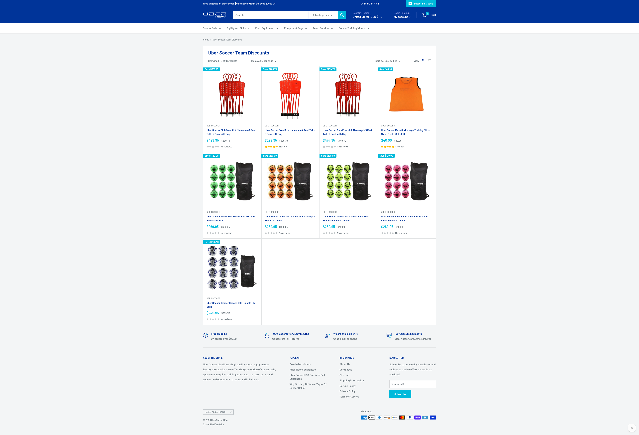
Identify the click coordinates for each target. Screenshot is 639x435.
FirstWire (219, 424)
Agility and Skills (236, 28)
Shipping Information (351, 380)
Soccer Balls (210, 28)
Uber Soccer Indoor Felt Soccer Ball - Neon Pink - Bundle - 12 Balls (404, 218)
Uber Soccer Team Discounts (227, 39)
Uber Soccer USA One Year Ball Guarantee (307, 376)
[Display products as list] (429, 60)
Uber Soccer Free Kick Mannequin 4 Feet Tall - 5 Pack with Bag (290, 132)
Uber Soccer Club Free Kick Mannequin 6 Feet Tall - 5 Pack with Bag (231, 132)
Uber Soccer (213, 125)
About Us (344, 364)
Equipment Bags (293, 28)
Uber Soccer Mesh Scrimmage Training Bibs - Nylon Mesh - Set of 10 (405, 132)
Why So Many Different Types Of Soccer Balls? (308, 386)
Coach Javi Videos (300, 364)
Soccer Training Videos (352, 28)
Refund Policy (347, 385)
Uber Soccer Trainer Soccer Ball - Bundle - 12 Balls (231, 304)
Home (206, 39)
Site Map (344, 375)
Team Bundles (321, 28)
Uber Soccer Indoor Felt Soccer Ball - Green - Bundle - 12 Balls (231, 218)
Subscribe (400, 394)
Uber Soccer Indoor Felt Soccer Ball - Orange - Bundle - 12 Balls (290, 218)
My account (401, 16)
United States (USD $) (215, 412)
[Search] (342, 15)
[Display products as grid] (423, 60)
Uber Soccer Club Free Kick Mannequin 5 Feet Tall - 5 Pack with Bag (347, 132)
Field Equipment (265, 28)
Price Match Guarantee (303, 369)
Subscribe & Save (423, 3)
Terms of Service (349, 396)
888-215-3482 (371, 3)
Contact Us (345, 369)
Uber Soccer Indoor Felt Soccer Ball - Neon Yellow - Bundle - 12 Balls (346, 218)
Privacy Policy (347, 391)
